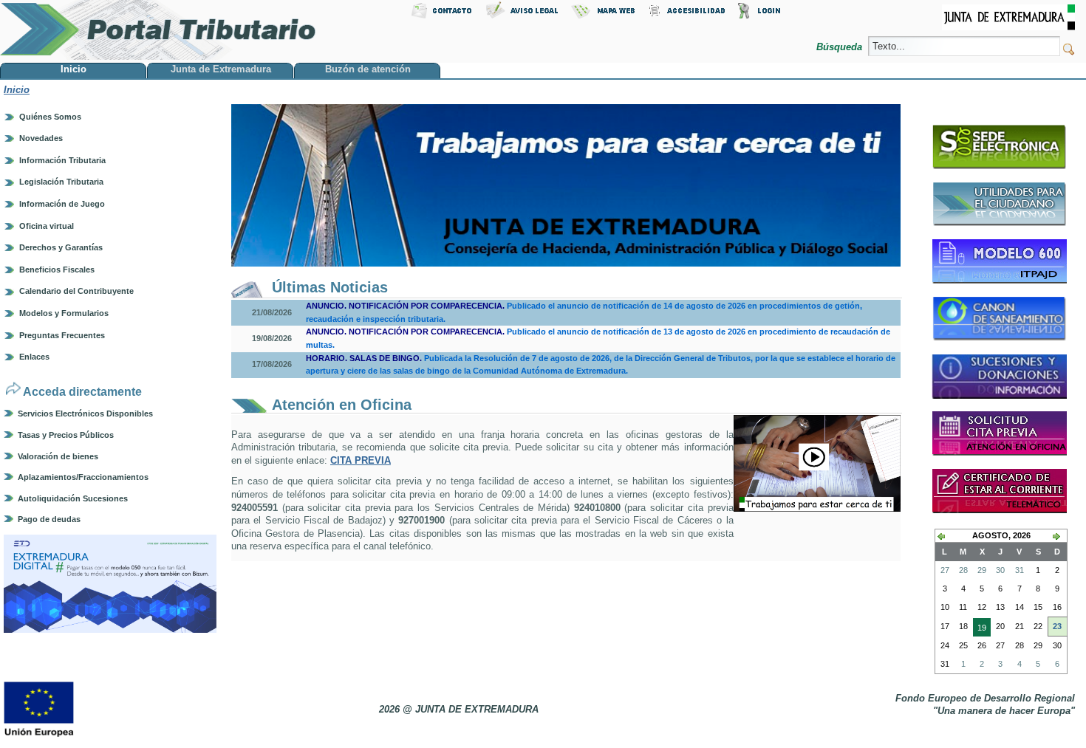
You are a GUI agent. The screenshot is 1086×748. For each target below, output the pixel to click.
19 (979, 630)
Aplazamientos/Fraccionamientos (83, 477)
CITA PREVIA (360, 460)
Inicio (17, 89)
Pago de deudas (49, 519)
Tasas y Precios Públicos (66, 434)
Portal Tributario (158, 30)
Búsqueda (840, 46)
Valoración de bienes (58, 456)
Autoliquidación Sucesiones (73, 498)
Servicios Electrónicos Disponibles (85, 413)
